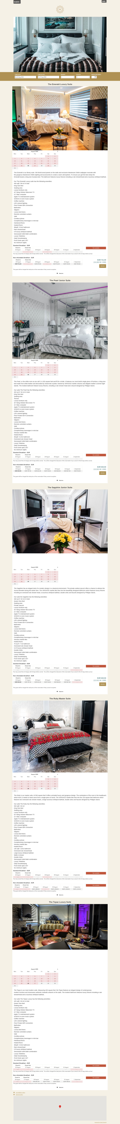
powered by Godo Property (101, 1122)
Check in (17, 74)
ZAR (103, 1)
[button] (20, 44)
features (61, 273)
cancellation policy (20, 1092)
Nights (63, 74)
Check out (41, 74)
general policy (19, 1094)
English (17, 2)
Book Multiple (96, 74)
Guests (78, 74)
